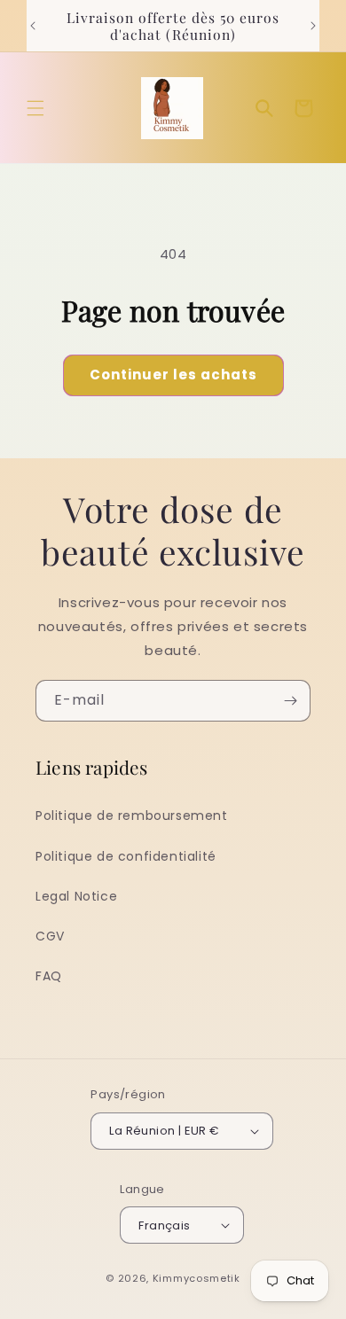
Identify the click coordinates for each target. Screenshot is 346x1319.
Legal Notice (76, 896)
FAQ (48, 976)
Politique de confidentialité (125, 856)
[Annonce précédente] (32, 25)
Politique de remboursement (131, 815)
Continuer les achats (173, 374)
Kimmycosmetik (196, 1278)
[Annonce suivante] (313, 25)
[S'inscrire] (290, 701)
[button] (35, 108)
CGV (50, 936)
